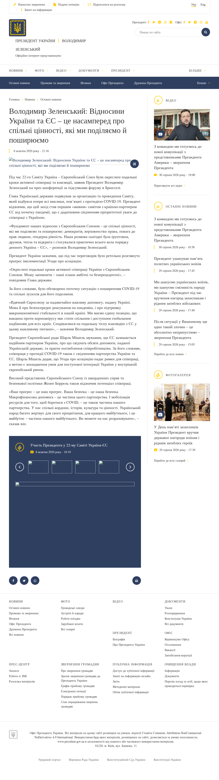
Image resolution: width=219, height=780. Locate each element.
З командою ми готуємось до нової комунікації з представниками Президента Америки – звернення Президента (177, 157)
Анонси (14, 671)
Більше (196, 70)
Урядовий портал (49, 760)
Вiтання (86, 83)
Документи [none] (89, 70)
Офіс (169, 633)
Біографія (119, 639)
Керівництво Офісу (177, 639)
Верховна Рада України (84, 760)
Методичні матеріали (126, 687)
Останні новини (19, 83)
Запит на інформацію (38, 10)
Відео (118, 601)
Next (130, 467)
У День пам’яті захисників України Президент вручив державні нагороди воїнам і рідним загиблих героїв (176, 434)
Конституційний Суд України (126, 760)
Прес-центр (19, 664)
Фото (65, 601)
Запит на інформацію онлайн (132, 676)
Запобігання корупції (178, 655)
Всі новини (16, 634)
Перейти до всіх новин (169, 354)
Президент (122, 633)
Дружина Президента (148, 83)
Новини (30, 99)
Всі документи (174, 624)
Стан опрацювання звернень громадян (79, 704)
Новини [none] (16, 70)
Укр (193, 4)
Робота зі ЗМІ (18, 676)
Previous (19, 467)
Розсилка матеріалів (22, 681)
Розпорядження (175, 613)
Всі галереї (68, 629)
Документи (175, 601)
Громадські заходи (72, 608)
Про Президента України (129, 645)
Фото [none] (40, 70)
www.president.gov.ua (71, 741)
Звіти (116, 681)
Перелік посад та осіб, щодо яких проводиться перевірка (186, 683)
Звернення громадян (80, 664)
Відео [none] (62, 70)
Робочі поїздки (70, 618)
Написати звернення (31, 4)
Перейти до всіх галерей (170, 460)
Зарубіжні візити (72, 624)
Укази (168, 608)
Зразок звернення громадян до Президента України (80, 678)
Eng (203, 4)
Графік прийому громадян (78, 686)
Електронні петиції (73, 691)
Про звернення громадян (77, 671)
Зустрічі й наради (72, 613)
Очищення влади (180, 664)
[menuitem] (20, 70)
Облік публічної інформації (131, 692)
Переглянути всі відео (168, 185)
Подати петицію (68, 4)
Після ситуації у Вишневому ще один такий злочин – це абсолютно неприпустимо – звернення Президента (180, 329)
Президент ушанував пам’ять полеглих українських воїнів (178, 261)
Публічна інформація (132, 664)
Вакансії (170, 650)
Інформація (172, 671)
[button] (154, 22)
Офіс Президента (112, 83)
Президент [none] (121, 70)
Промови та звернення (55, 83)
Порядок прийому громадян (79, 696)
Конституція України (178, 618)
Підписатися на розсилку (109, 4)
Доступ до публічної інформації (133, 671)
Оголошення (173, 645)
